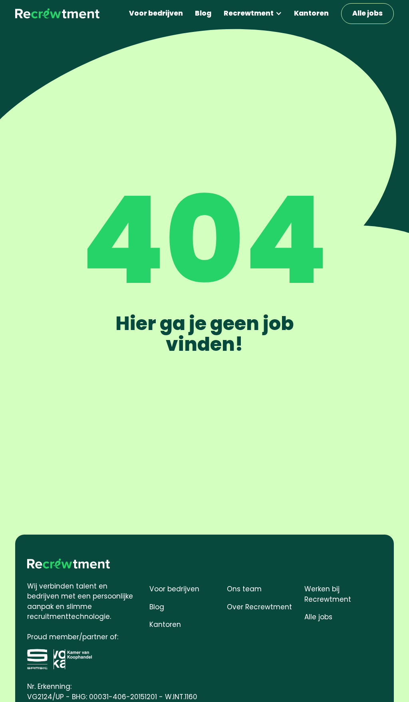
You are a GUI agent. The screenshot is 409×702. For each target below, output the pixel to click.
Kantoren (311, 13)
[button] (253, 13)
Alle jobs (367, 13)
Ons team (244, 589)
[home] (57, 13)
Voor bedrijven (156, 13)
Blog (203, 13)
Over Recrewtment (259, 607)
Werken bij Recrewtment (327, 594)
